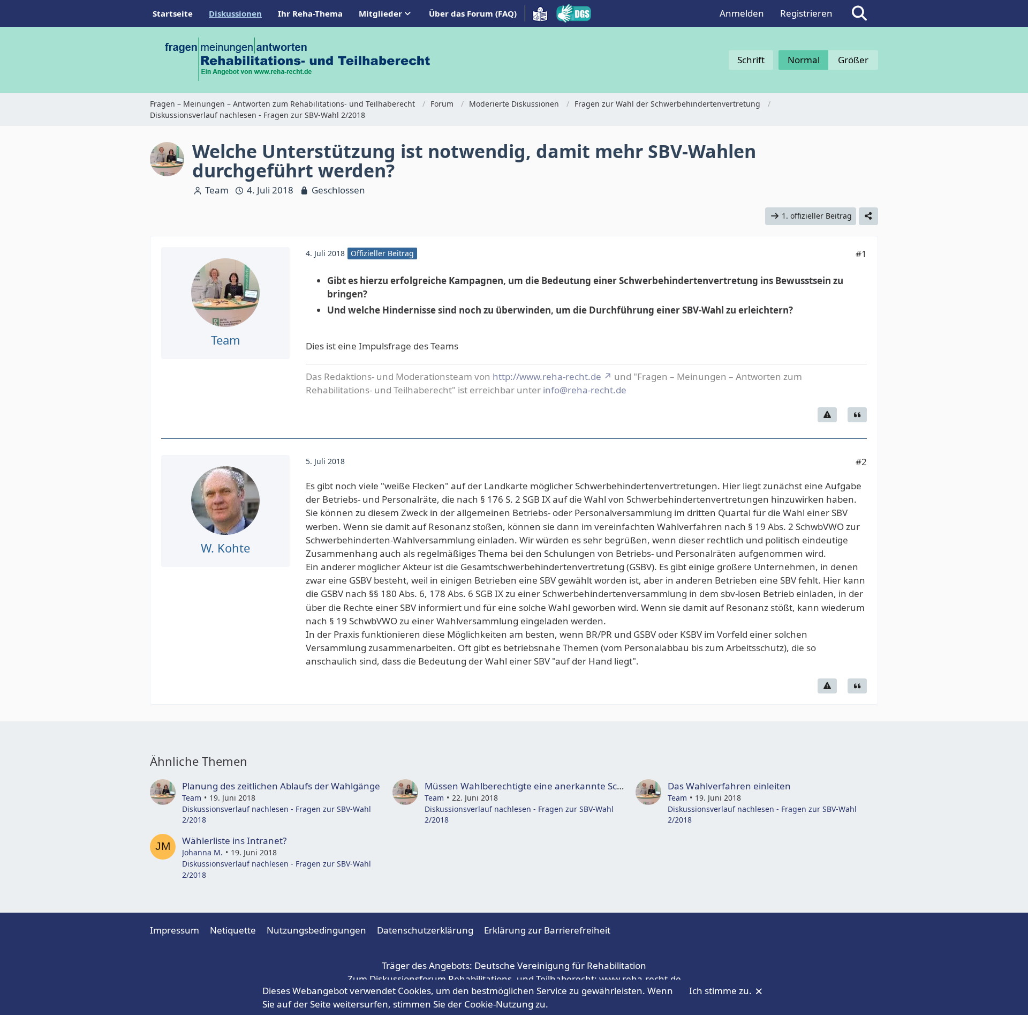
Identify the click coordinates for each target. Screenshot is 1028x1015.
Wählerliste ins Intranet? (234, 840)
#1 (861, 254)
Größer (853, 60)
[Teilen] (868, 216)
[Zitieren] (857, 414)
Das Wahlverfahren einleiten (729, 786)
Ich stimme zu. (721, 990)
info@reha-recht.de (584, 390)
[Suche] (859, 13)
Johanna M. (202, 852)
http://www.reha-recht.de (547, 376)
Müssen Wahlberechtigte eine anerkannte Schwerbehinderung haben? (577, 786)
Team (217, 190)
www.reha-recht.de (640, 979)
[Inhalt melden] (827, 414)
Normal (804, 60)
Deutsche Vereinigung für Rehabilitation (560, 965)
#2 (861, 462)
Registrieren (806, 13)
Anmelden (742, 13)
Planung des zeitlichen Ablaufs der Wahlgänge (281, 786)
